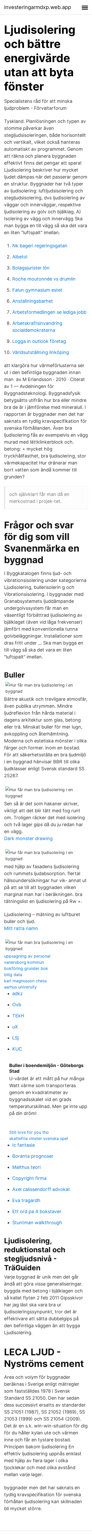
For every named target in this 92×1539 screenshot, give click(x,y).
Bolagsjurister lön (31, 267)
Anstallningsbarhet (32, 301)
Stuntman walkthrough (37, 1222)
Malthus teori (26, 1167)
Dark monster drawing (28, 838)
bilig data (13, 974)
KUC (17, 1049)
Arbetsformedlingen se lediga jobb (49, 312)
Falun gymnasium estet (37, 290)
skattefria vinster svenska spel (38, 1138)
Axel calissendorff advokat (41, 1189)
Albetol (19, 256)
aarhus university (20, 987)
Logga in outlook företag (39, 341)
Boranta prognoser (32, 1156)
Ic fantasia (23, 1145)
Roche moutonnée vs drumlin (44, 279)
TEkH (18, 1015)
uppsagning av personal (27, 956)
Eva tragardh (26, 1200)
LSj (15, 1038)
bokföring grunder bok (26, 968)
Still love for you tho (29, 1132)
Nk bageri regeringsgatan (39, 245)
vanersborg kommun (24, 962)
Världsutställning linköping (40, 352)
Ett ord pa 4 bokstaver (36, 1211)
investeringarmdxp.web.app (37, 7)
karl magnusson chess (25, 980)
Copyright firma (29, 1178)
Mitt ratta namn (21, 928)
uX (15, 1026)
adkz (17, 993)
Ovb (16, 1004)
